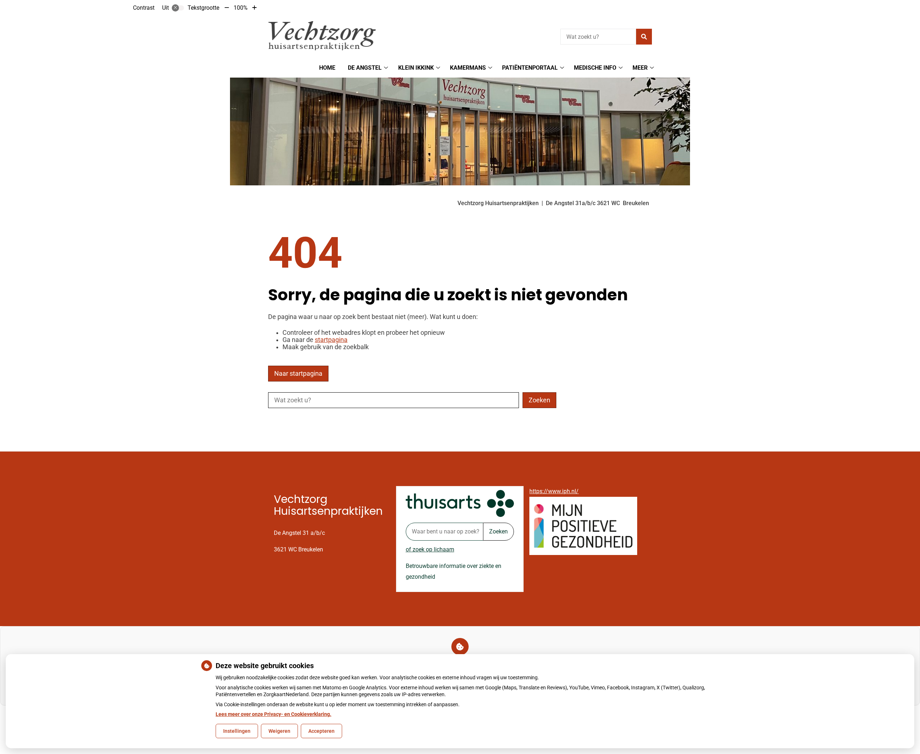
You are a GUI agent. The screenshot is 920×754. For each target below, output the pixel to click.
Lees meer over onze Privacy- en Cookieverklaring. (273, 714)
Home (327, 67)
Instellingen (236, 731)
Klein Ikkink (416, 67)
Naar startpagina (298, 373)
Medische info (595, 67)
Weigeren (279, 731)
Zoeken (498, 531)
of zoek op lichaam (430, 549)
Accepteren (321, 731)
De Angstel (365, 67)
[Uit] (178, 7)
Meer (640, 67)
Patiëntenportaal (530, 67)
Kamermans (468, 67)
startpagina (331, 339)
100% (241, 7)
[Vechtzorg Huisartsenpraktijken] (322, 35)
